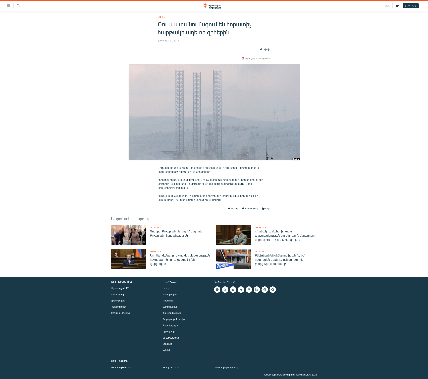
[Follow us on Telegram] (241, 289)
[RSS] (257, 289)
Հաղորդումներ (118, 306)
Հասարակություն (172, 312)
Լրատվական (118, 300)
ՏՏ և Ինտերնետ (171, 337)
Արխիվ (166, 350)
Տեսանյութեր (117, 294)
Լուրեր (162, 16)
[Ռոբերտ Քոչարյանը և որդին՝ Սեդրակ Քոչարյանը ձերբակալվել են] (128, 235)
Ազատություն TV (120, 288)
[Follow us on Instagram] (249, 289)
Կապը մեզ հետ (171, 367)
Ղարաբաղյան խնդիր (174, 319)
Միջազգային (169, 331)
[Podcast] (264, 289)
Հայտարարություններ (226, 367)
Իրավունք (155, 227)
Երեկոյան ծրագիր (120, 312)
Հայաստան (261, 227)
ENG (387, 5)
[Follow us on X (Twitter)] (225, 289)
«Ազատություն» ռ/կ (121, 367)
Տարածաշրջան (171, 325)
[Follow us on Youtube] (233, 289)
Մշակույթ (167, 343)
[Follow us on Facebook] (217, 289)
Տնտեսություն (170, 306)
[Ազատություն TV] (398, 5)
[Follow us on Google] (273, 289)
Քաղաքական (170, 294)
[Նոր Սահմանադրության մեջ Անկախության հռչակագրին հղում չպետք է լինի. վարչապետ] (128, 259)
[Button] (265, 49)
